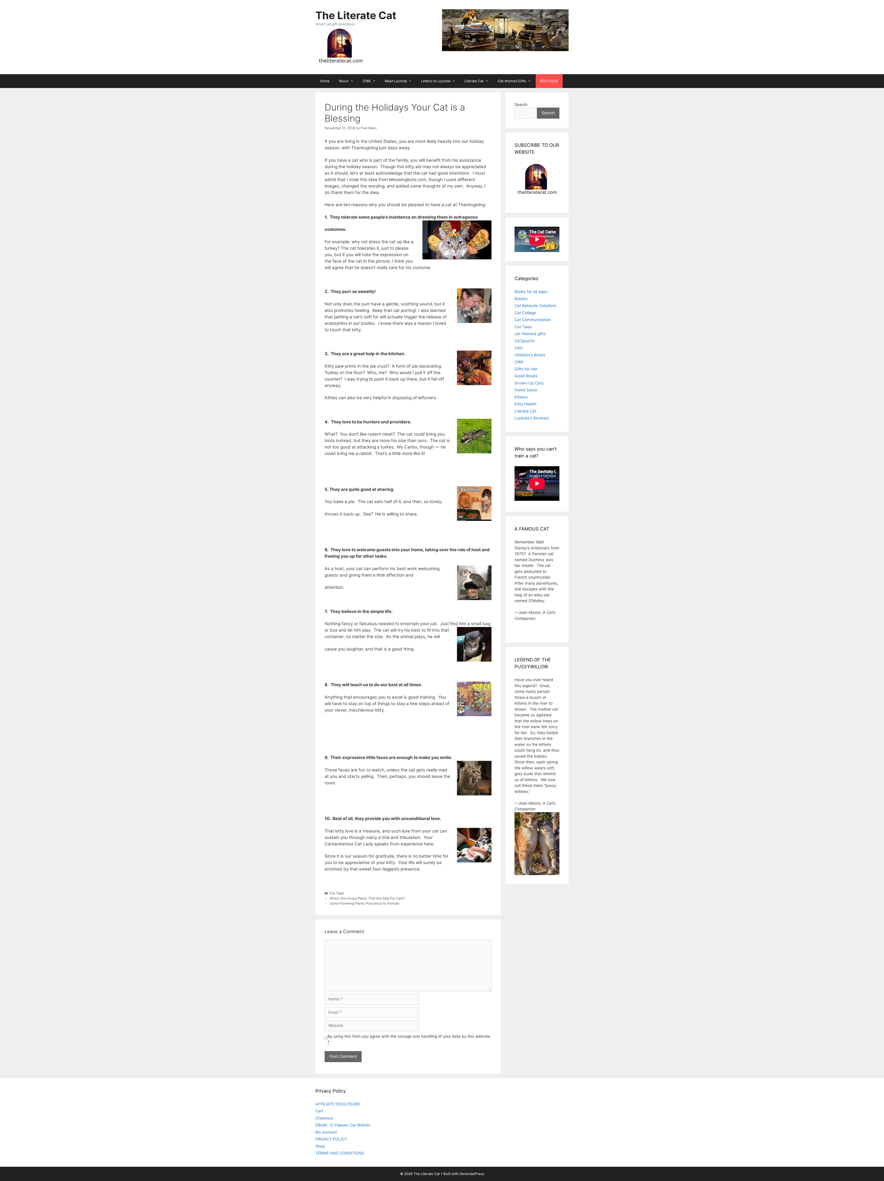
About (344, 81)
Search (521, 104)
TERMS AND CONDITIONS (339, 1153)
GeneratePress (471, 1174)
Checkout (324, 1118)
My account (326, 1132)
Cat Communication (533, 319)
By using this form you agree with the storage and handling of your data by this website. (409, 1039)
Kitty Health (525, 404)
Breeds (521, 298)
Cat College (525, 313)
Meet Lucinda (396, 81)
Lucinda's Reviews (532, 418)
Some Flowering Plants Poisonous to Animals (364, 903)
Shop (320, 1146)
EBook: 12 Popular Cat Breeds (342, 1125)
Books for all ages (531, 291)
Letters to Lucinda (435, 81)
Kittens (521, 397)
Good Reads (526, 376)
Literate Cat (474, 81)
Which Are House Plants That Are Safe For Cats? (367, 898)
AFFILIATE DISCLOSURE (337, 1104)
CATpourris (525, 341)
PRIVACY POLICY (331, 1139)
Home (325, 81)
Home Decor (526, 390)
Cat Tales (337, 893)
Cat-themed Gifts (512, 81)
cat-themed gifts (530, 333)
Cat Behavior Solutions (535, 305)
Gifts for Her (526, 369)
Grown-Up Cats (529, 383)
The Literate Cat (355, 15)
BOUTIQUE (549, 81)
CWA (367, 81)
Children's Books (530, 355)
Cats (519, 348)
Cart (319, 1111)
